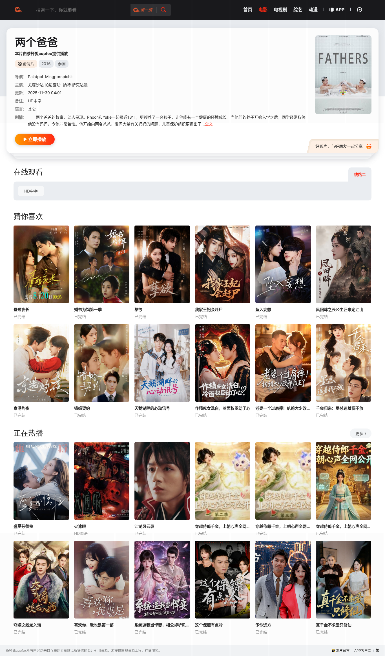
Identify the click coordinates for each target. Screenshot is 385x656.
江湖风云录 (144, 526)
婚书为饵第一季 (88, 309)
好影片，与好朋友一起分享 (339, 146)
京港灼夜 (21, 408)
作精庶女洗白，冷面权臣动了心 (222, 408)
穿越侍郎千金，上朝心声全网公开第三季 (283, 526)
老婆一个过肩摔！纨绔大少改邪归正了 (283, 408)
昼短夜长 (21, 309)
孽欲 (138, 309)
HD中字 (31, 191)
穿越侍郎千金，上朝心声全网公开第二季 (223, 526)
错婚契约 (82, 408)
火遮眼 (80, 526)
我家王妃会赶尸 (209, 309)
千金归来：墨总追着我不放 (339, 408)
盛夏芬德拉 (23, 526)
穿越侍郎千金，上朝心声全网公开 (343, 526)
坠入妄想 (263, 309)
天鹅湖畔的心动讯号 (152, 408)
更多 (359, 433)
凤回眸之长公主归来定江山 (339, 309)
